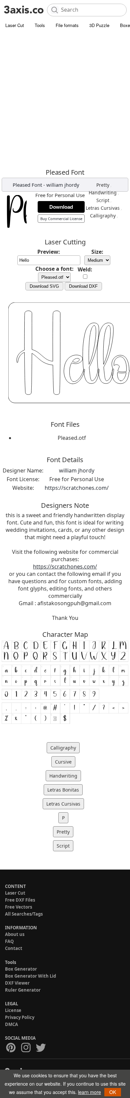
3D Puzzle (99, 25)
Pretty (102, 185)
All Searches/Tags (24, 914)
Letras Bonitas (63, 790)
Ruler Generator (23, 990)
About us (14, 934)
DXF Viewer (17, 983)
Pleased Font (27, 184)
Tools (40, 25)
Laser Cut (14, 25)
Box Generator (21, 969)
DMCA (11, 1024)
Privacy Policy (19, 1017)
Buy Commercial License (61, 218)
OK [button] (112, 1092)
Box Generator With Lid (30, 976)
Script (102, 200)
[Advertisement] (65, 100)
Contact (13, 948)
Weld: (85, 269)
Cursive (63, 762)
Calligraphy (103, 215)
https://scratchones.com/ (77, 487)
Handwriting (103, 192)
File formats (67, 25)
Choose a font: (54, 268)
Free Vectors (18, 907)
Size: (97, 251)
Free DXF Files (20, 900)
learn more (89, 1092)
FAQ (9, 941)
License (13, 1010)
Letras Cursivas (103, 208)
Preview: (48, 251)
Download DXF (83, 286)
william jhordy (62, 184)
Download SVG (44, 286)
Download (61, 207)
